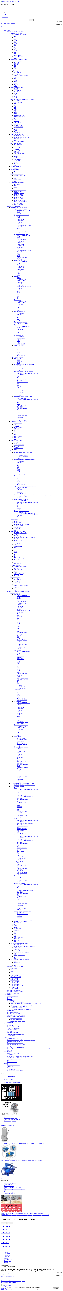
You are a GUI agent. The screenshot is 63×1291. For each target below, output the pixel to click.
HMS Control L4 (18, 196)
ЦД (15, 181)
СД (15, 48)
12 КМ (15, 50)
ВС (15, 131)
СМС (15, 46)
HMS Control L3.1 (19, 194)
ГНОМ (16, 71)
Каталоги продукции (10, 1121)
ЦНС (15, 113)
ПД (15, 67)
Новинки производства (10, 1118)
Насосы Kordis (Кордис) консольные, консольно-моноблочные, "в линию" (21, 1160)
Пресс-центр (7, 1261)
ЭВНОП (16, 84)
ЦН (15, 65)
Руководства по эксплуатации (12, 1187)
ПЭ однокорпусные (19, 115)
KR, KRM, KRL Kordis (20, 34)
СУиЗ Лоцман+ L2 (19, 193)
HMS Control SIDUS (19, 200)
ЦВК (15, 52)
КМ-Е (15, 43)
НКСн (15, 58)
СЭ (15, 68)
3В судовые (17, 160)
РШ (15, 172)
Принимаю (56, 1288)
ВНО (15, 86)
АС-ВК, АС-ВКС (18, 133)
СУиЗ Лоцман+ (18, 203)
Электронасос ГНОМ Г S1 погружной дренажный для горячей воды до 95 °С (22, 1143)
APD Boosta (17, 100)
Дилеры (6, 1190)
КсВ (15, 108)
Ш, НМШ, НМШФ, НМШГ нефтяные (24, 135)
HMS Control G (18, 191)
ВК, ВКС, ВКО (18, 125)
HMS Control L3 (18, 204)
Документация (8, 1259)
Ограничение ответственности (9, 1282)
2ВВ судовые (17, 159)
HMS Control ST (18, 197)
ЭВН (15, 83)
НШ (15, 140)
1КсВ (15, 109)
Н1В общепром (18, 144)
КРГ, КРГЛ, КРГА (19, 56)
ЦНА (15, 53)
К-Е (15, 39)
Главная (6, 1252)
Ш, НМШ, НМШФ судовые (21, 137)
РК (14, 171)
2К (14, 37)
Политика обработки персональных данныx (13, 1281)
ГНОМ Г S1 (17, 74)
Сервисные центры (9, 1193)
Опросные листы (9, 1186)
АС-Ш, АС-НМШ (19, 141)
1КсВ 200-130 (5, 1236)
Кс (14, 105)
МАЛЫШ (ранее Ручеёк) (21, 75)
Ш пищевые (17, 138)
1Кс (15, 106)
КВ (15, 178)
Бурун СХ (16, 149)
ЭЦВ (15, 78)
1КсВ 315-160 (5, 1246)
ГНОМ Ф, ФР (17, 72)
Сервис (6, 1258)
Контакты (6, 1262)
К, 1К (15, 36)
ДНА (15, 185)
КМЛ (15, 40)
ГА (14, 188)
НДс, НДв (16, 64)
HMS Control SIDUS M (20, 201)
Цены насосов (8, 1184)
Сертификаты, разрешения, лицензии (14, 1189)
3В (14, 155)
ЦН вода (16, 121)
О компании (7, 1253)
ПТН (15, 118)
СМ (15, 45)
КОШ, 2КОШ (17, 55)
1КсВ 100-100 (5, 1226)
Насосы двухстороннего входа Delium (11, 1178)
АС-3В (16, 156)
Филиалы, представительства (12, 1191)
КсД (15, 119)
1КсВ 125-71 (5, 1229)
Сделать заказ (4, 17)
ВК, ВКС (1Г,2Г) (18, 127)
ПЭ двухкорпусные (19, 116)
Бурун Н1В (17, 147)
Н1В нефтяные (18, 146)
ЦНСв (15, 103)
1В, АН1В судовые (19, 157)
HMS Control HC (18, 198)
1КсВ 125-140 (5, 1233)
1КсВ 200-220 (5, 1239)
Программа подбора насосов (12, 1119)
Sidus (15, 80)
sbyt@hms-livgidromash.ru (8, 23)
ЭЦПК (16, 81)
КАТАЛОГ (7, 1255)
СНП (15, 187)
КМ (15, 42)
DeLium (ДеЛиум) (19, 61)
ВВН (15, 168)
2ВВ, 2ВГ (16, 152)
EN (5, 14)
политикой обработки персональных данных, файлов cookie (23, 1287)
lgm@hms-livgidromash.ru (8, 26)
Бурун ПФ (17, 77)
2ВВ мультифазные (19, 153)
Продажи (6, 1256)
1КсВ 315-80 (5, 1243)
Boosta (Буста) (18, 102)
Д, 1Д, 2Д (16, 62)
